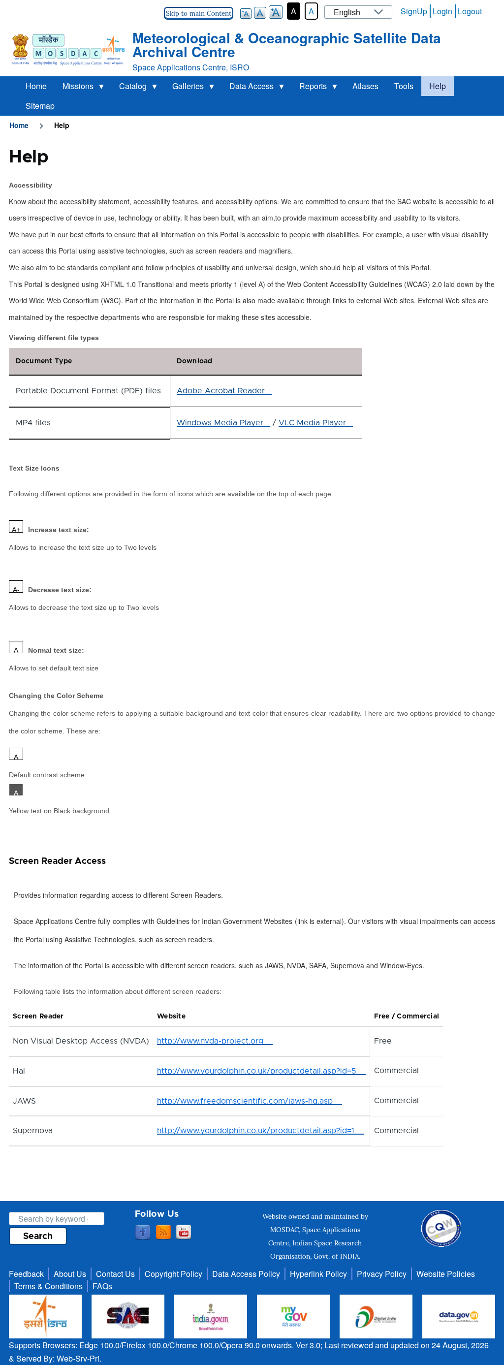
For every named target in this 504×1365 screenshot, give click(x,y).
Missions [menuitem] (74, 88)
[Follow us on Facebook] (143, 1232)
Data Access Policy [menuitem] (246, 1273)
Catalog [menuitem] (129, 88)
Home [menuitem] (36, 86)
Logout (470, 11)
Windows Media (220, 423)
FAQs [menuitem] (102, 1286)
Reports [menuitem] (309, 88)
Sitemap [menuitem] (40, 105)
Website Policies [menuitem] (445, 1273)
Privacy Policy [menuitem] (382, 1273)
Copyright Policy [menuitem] (173, 1273)
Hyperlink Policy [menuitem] (318, 1273)
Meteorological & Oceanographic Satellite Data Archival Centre (286, 45)
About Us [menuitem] (70, 1273)
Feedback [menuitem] (26, 1273)
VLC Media (312, 423)
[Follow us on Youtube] (183, 1232)
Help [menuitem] (437, 86)
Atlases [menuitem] (365, 86)
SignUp (414, 11)
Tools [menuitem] (403, 86)
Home (19, 125)
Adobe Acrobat (221, 391)
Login (442, 11)
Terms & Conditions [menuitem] (48, 1286)
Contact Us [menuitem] (115, 1273)
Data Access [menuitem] (247, 88)
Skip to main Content (198, 13)
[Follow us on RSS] (163, 1232)
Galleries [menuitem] (184, 88)
